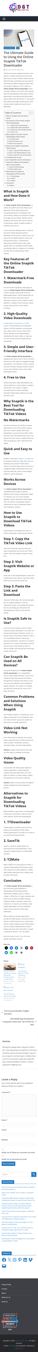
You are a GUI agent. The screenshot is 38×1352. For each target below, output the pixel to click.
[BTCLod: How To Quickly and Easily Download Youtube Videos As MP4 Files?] (10, 966)
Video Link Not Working (16, 167)
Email (4, 1130)
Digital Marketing (9, 48)
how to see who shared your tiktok (10, 995)
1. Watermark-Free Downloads (18, 125)
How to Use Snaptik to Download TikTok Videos (17, 147)
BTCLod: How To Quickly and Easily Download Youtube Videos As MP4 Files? (10, 975)
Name (5, 1120)
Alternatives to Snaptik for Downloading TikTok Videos (15, 173)
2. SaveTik (12, 178)
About (4, 1293)
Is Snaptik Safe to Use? (14, 157)
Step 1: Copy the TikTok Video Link (19, 150)
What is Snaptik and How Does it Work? (17, 117)
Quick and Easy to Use (16, 141)
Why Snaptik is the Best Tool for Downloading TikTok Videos (17, 135)
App (18, 48)
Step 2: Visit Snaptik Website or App (20, 153)
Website (5, 1140)
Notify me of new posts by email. (14, 1159)
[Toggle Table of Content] (29, 113)
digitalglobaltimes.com (10, 1321)
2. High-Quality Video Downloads (19, 127)
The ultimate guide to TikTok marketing (23, 973)
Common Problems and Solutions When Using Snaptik (17, 163)
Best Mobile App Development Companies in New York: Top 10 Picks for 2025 (18, 1022)
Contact (4, 1289)
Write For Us (6, 1297)
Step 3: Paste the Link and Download (20, 155)
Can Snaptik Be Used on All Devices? (18, 160)
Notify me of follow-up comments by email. (18, 1152)
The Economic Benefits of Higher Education (16, 1012)
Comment (6, 1092)
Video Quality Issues (15, 169)
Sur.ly (14, 1326)
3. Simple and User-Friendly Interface (20, 130)
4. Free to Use (13, 132)
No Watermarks (14, 139)
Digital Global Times (17, 936)
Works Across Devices (15, 143)
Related (11, 185)
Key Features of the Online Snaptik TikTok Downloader (18, 122)
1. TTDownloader (14, 176)
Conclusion (10, 183)
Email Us (4, 1302)
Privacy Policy (6, 1284)
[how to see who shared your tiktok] (10, 989)
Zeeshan (21, 70)
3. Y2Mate (12, 181)
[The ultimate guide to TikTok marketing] (24, 966)
